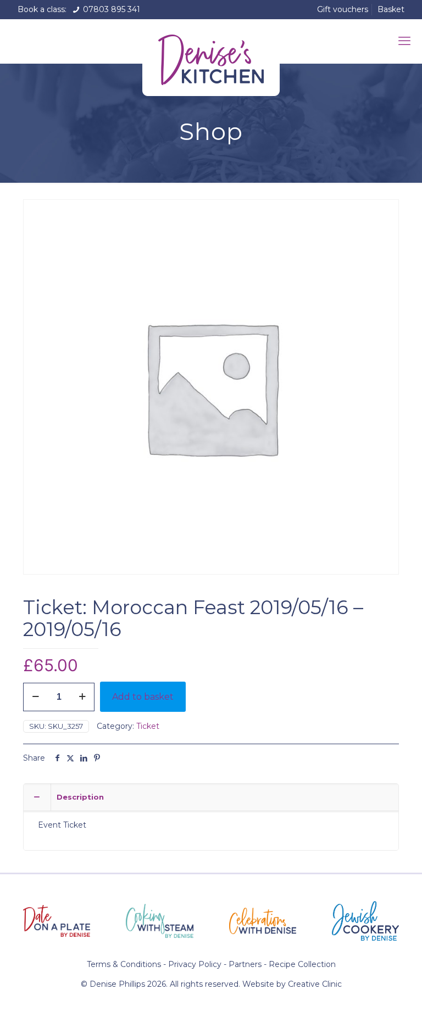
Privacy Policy (194, 964)
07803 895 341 (110, 9)
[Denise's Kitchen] (211, 57)
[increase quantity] (82, 697)
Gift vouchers (342, 9)
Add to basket (143, 697)
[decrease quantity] (35, 697)
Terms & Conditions (124, 964)
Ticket (147, 726)
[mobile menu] (404, 41)
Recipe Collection (302, 964)
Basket (390, 9)
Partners (245, 964)
